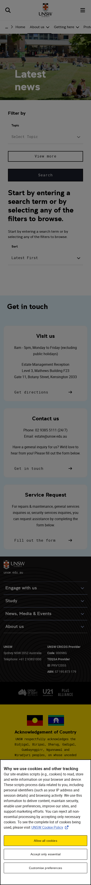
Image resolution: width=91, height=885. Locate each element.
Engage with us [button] (21, 587)
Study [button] (11, 600)
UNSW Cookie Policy (50, 827)
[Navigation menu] (83, 10)
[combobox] (45, 137)
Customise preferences (45, 868)
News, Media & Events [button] (28, 613)
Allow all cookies (45, 840)
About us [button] (14, 626)
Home (20, 27)
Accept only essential (45, 854)
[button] (43, 392)
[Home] (45, 10)
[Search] (8, 10)
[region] (45, 822)
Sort (14, 246)
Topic (15, 125)
